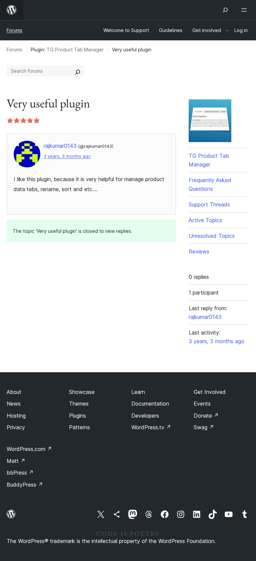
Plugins (77, 415)
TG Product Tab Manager (75, 49)
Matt (16, 461)
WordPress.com (29, 449)
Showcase (82, 392)
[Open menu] (245, 10)
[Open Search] (225, 10)
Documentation (150, 403)
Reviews (199, 251)
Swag (204, 427)
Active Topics (205, 220)
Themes (79, 403)
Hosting (16, 415)
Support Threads (209, 204)
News (14, 403)
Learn (138, 392)
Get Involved (210, 392)
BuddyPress (25, 484)
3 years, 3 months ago (67, 156)
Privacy (16, 427)
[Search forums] (77, 71)
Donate (206, 415)
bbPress (20, 472)
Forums (14, 30)
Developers (145, 415)
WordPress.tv (151, 427)
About (14, 392)
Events (202, 403)
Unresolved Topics (212, 235)
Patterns (79, 427)
